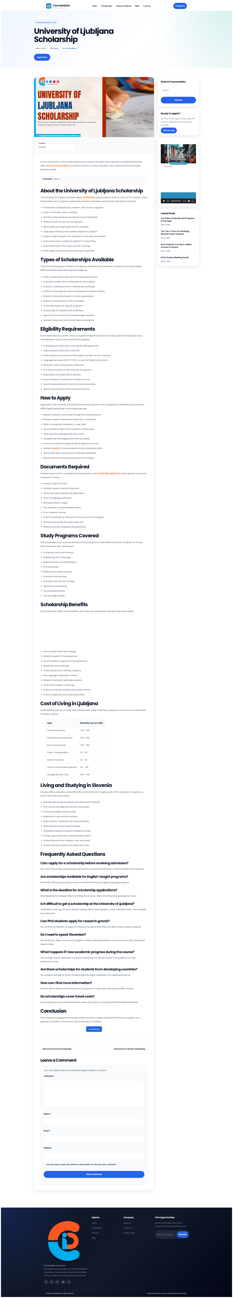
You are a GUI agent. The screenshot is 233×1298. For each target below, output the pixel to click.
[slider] (176, 201)
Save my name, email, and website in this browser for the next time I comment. (81, 1164)
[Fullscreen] (193, 201)
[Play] (164, 201)
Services (95, 1233)
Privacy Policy (129, 1233)
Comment (49, 1076)
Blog (94, 1238)
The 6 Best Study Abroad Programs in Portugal (178, 219)
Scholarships (106, 6)
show (56, 179)
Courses (146, 6)
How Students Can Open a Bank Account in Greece (176, 245)
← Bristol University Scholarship (55, 1049)
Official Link (169, 130)
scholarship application (109, 473)
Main (95, 6)
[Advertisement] (37, 1277)
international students (58, 165)
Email (47, 1130)
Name (47, 1114)
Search (178, 100)
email (54, 448)
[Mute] (189, 201)
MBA (137, 6)
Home (94, 1223)
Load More (94, 1029)
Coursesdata (71, 48)
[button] (178, 172)
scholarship (89, 197)
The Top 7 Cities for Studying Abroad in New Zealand (175, 232)
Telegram (180, 6)
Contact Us (128, 1228)
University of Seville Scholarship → (131, 1049)
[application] (178, 172)
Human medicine (123, 6)
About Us (127, 1223)
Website (48, 1147)
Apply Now (42, 57)
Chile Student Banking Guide (175, 257)
